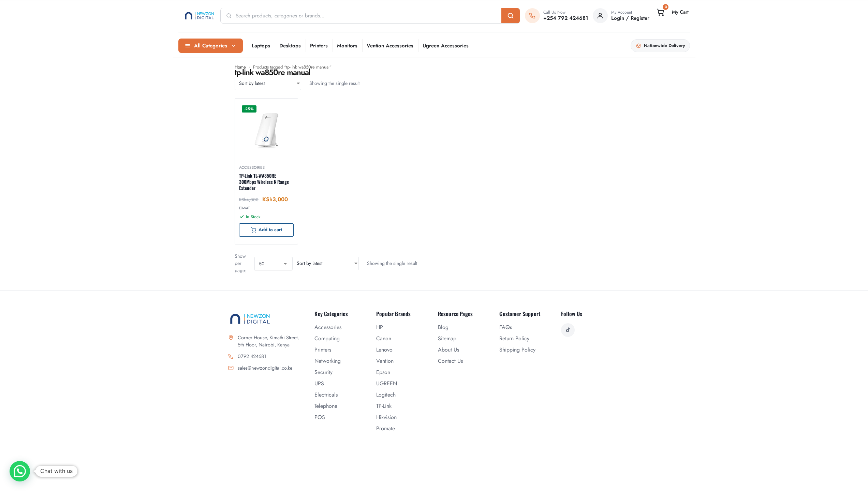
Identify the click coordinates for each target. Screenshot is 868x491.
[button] (672, 12)
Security (323, 372)
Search (510, 15)
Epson (383, 372)
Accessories (252, 167)
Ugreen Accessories (446, 45)
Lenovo (384, 350)
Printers (319, 45)
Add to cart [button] (270, 229)
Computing (327, 338)
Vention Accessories (390, 45)
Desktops (290, 45)
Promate (385, 428)
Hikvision (386, 417)
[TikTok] (568, 330)
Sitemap (447, 338)
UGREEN (386, 383)
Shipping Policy (517, 350)
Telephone (325, 406)
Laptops (261, 45)
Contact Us (450, 361)
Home (240, 67)
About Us (448, 350)
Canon (383, 338)
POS (319, 417)
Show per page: (240, 263)
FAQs (505, 327)
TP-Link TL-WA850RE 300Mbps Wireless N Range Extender (264, 182)
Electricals (326, 395)
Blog (443, 327)
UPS (319, 383)
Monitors (347, 45)
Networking (327, 361)
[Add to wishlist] (284, 107)
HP (379, 327)
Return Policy (514, 338)
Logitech (386, 395)
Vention (385, 361)
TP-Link (384, 406)
